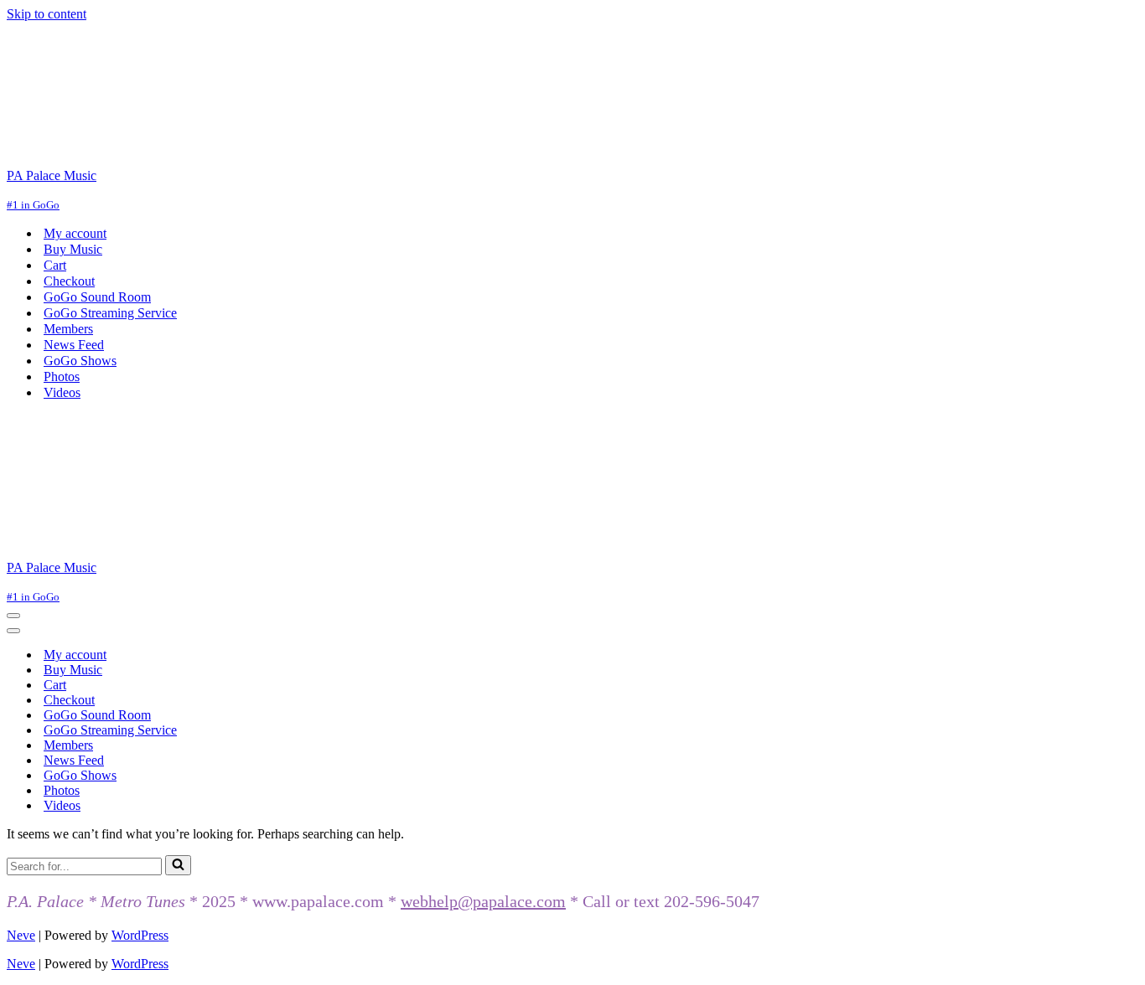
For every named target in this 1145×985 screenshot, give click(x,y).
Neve (21, 935)
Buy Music (73, 249)
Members (68, 329)
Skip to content (46, 14)
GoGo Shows (80, 360)
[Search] (178, 865)
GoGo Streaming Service (110, 313)
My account (75, 233)
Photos (62, 376)
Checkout (69, 281)
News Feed (74, 345)
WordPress (139, 935)
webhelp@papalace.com (483, 901)
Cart (55, 265)
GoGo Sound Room (97, 297)
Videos (62, 392)
